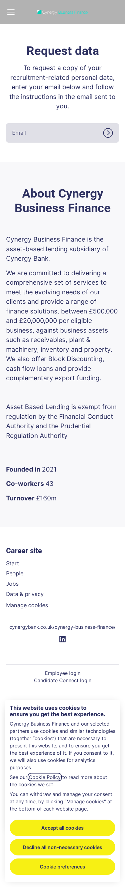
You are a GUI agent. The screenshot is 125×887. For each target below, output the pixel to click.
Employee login (62, 673)
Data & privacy (25, 594)
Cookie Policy (45, 777)
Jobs (12, 584)
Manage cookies (27, 605)
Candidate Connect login (62, 680)
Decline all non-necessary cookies (62, 847)
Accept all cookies (62, 828)
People (14, 573)
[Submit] (111, 133)
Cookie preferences (62, 867)
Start (12, 563)
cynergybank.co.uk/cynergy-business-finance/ (62, 627)
